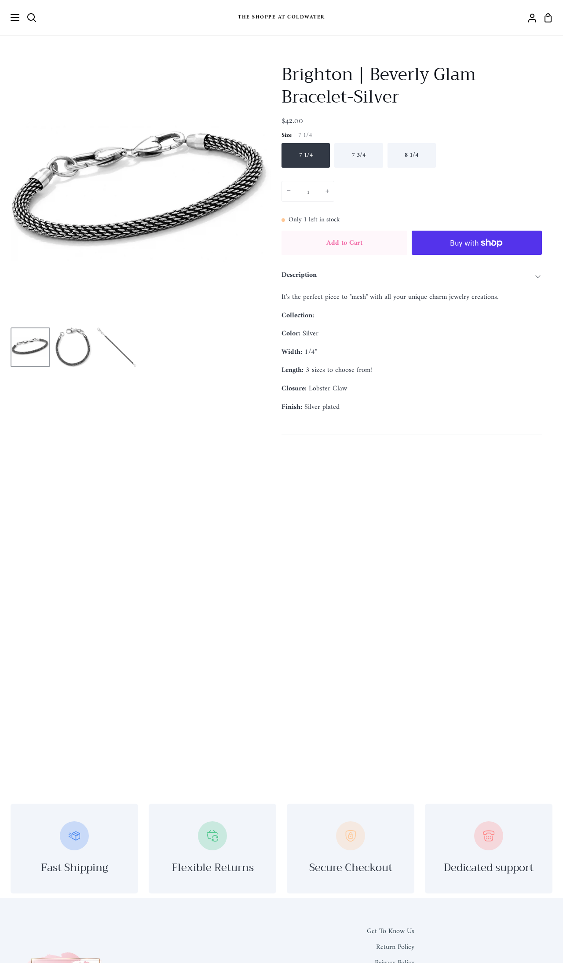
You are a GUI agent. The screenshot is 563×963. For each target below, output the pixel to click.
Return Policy (395, 947)
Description (299, 275)
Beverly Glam (335, 315)
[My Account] (529, 17)
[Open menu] (10, 17)
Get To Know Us (390, 931)
